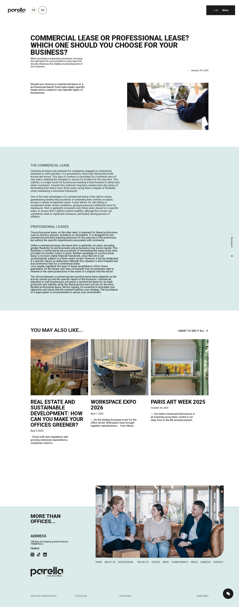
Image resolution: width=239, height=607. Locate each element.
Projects (143, 562)
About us (110, 562)
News (166, 562)
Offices (156, 562)
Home (99, 562)
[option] (230, 604)
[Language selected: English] (230, 604)
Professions (125, 562)
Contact (218, 562)
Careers (205, 562)
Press (194, 562)
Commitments (180, 562)
